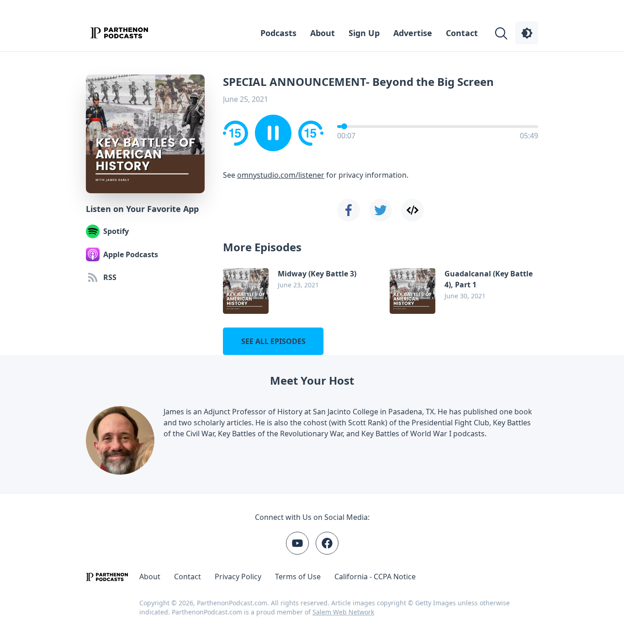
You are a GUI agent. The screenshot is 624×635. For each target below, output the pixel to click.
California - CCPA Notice (375, 576)
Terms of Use (298, 576)
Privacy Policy (238, 576)
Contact (462, 32)
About (322, 32)
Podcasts (278, 32)
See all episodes (273, 341)
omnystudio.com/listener (280, 175)
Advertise (412, 32)
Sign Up (364, 32)
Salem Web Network (343, 612)
